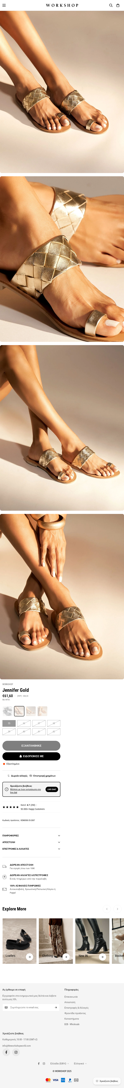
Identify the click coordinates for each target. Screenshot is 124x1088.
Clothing (11, 956)
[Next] (118, 909)
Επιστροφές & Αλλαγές (76, 1007)
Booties (83, 956)
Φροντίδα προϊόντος (75, 1013)
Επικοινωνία (71, 996)
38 (54, 723)
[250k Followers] (6, 1052)
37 (39, 723)
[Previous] (107, 909)
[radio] (7, 711)
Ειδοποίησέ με (33, 756)
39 (9, 731)
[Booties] (102, 957)
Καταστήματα (71, 1018)
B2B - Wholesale (71, 1024)
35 (9, 723)
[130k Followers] (16, 1052)
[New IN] (66, 957)
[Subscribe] (56, 1007)
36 (24, 723)
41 (39, 731)
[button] (118, 5)
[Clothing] (29, 957)
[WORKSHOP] (62, 5)
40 (24, 731)
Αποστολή (69, 1002)
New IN (46, 956)
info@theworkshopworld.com (16, 1045)
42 (54, 731)
